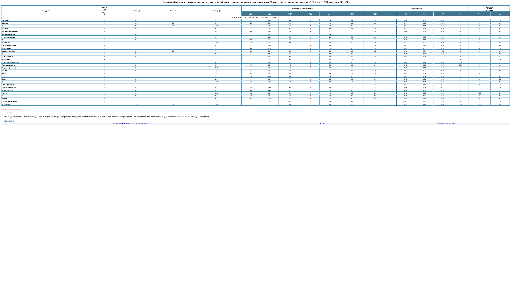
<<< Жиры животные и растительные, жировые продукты (131, 123)
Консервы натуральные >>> (446, 123)
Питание (322, 123)
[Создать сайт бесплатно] (9, 122)
